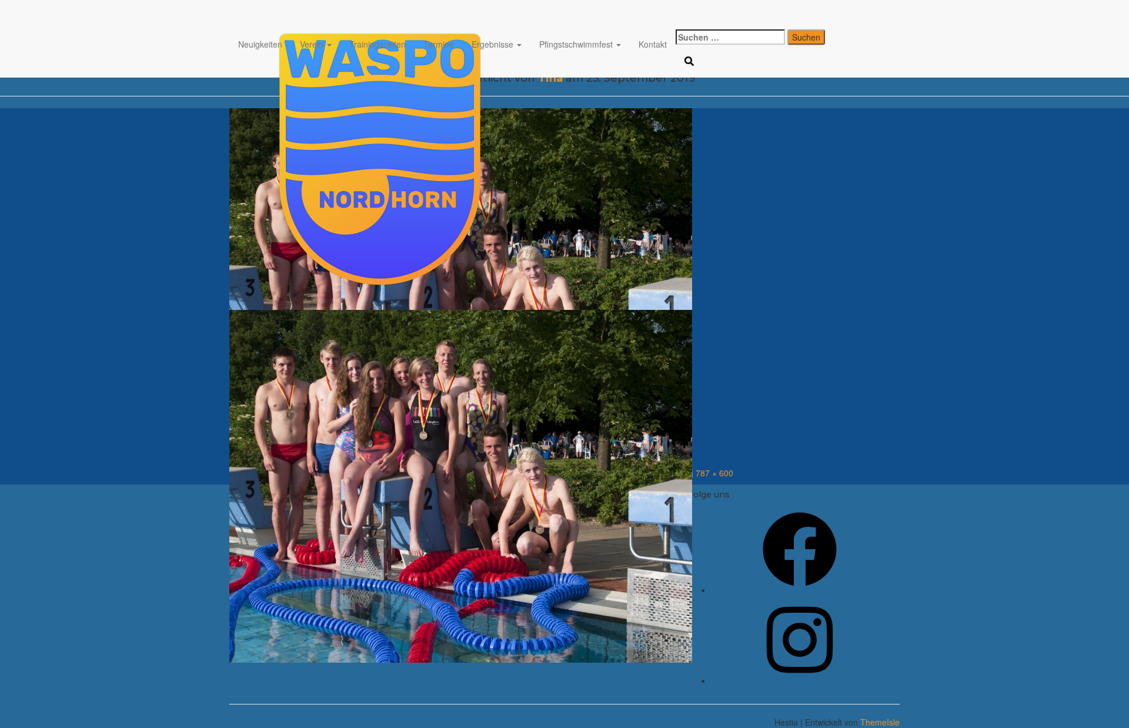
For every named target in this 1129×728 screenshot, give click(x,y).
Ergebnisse (494, 44)
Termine (438, 44)
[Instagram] (800, 680)
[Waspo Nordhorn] (461, 14)
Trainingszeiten (377, 44)
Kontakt (653, 44)
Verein (313, 44)
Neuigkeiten (260, 44)
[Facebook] (800, 590)
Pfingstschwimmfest (577, 44)
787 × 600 (714, 473)
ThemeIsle (880, 722)
